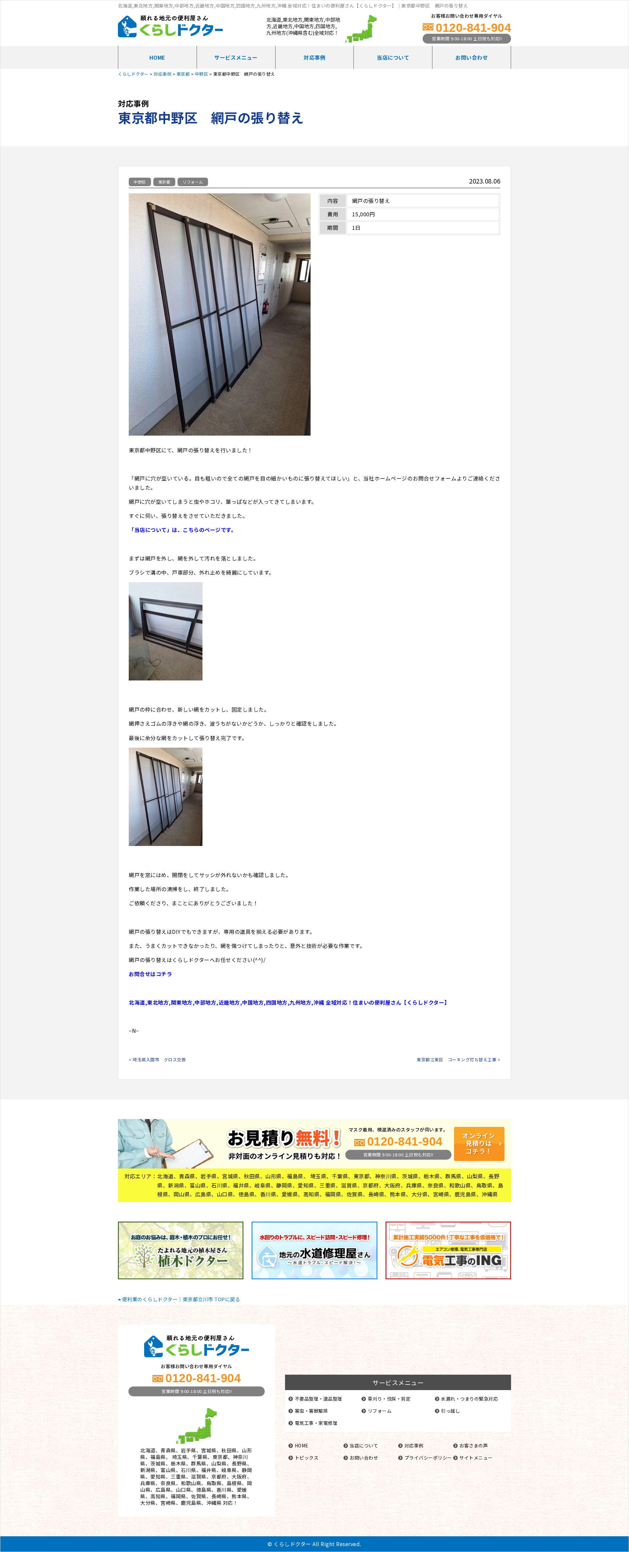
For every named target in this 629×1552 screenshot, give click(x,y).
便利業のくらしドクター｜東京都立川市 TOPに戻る (180, 1299)
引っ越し (450, 1410)
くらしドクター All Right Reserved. (317, 1544)
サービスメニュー (235, 57)
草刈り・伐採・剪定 (389, 1398)
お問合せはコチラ (150, 974)
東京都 (164, 182)
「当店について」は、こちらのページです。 (182, 530)
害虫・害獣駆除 (311, 1410)
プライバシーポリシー (428, 1457)
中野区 (140, 182)
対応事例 (314, 57)
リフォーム (192, 182)
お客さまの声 (473, 1445)
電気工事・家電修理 (316, 1423)
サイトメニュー (476, 1457)
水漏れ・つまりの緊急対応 (469, 1398)
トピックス (306, 1457)
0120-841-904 (473, 28)
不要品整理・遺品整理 (318, 1398)
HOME (157, 57)
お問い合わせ (471, 57)
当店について (393, 57)
